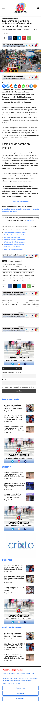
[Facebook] (10, 38)
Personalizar (21, 693)
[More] (33, 38)
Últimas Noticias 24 (18, 280)
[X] (15, 38)
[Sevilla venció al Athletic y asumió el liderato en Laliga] (30, 590)
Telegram (30, 220)
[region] (20, 685)
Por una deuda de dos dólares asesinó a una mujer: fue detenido (12, 495)
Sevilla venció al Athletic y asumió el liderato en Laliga (14, 589)
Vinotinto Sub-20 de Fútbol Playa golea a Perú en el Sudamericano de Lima (14, 417)
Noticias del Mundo (29, 275)
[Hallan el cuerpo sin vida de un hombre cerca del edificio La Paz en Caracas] (30, 429)
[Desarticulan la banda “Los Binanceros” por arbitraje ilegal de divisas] (30, 486)
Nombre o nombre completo (11, 373)
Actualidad (5, 18)
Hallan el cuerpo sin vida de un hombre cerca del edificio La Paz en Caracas (14, 428)
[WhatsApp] (29, 38)
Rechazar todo (20, 699)
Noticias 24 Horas (7, 272)
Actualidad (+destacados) (14, 261)
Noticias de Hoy (7, 275)
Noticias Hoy (6, 278)
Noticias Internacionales (17, 278)
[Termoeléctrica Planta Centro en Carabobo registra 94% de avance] (30, 408)
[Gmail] (27, 86)
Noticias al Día (17, 272)
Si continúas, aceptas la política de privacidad (19, 387)
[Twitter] (8, 86)
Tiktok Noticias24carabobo (13, 249)
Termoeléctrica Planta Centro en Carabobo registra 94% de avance (13, 406)
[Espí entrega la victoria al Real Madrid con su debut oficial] (30, 579)
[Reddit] (11, 86)
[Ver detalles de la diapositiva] (23, 557)
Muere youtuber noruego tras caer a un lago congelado (11, 303)
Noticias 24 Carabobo (21, 201)
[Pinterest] (24, 38)
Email (4, 380)
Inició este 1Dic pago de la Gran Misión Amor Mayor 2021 (30, 304)
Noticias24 (28, 278)
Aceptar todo (20, 688)
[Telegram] (19, 38)
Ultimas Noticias (7, 280)
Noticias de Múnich (17, 275)
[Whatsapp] (23, 86)
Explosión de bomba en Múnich (11, 267)
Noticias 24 (31, 269)
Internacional (14, 18)
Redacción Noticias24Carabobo (12, 29)
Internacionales (23, 269)
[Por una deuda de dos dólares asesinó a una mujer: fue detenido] (30, 497)
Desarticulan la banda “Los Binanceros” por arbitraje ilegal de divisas (14, 485)
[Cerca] (39, 668)
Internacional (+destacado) (10, 269)
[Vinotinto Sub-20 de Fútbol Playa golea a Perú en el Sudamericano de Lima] (30, 419)
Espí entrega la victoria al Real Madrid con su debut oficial (14, 578)
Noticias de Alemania (28, 272)
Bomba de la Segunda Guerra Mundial (12, 264)
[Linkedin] (15, 86)
